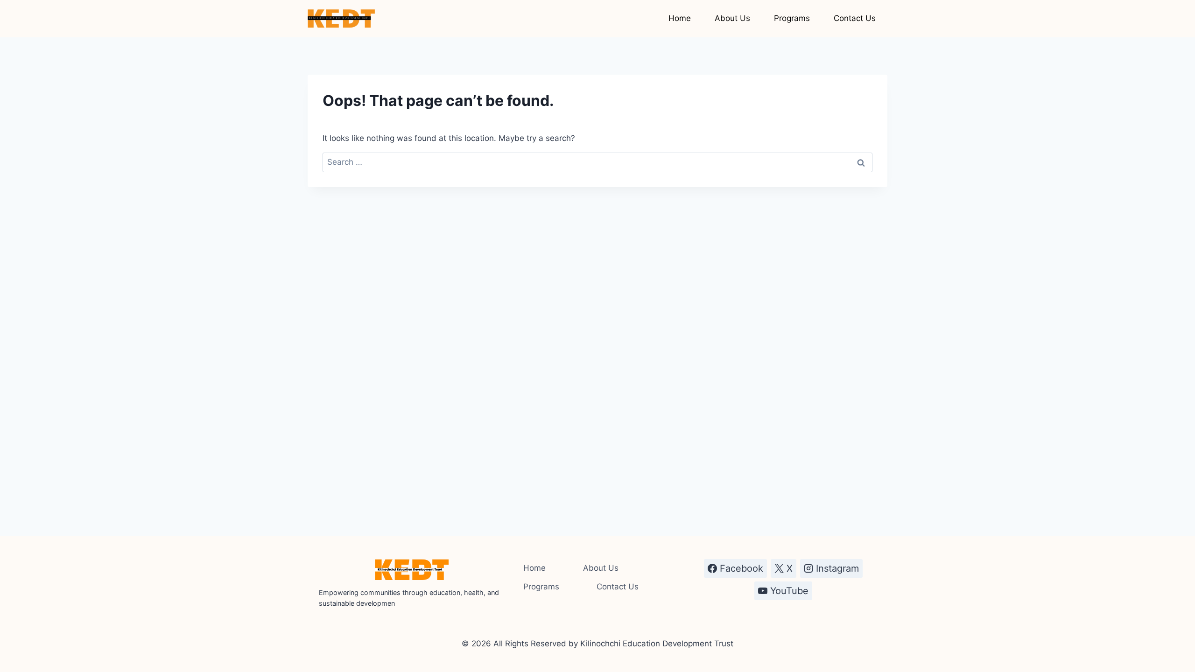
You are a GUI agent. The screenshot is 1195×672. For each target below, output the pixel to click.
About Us (732, 18)
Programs (792, 18)
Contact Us (855, 18)
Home (679, 18)
